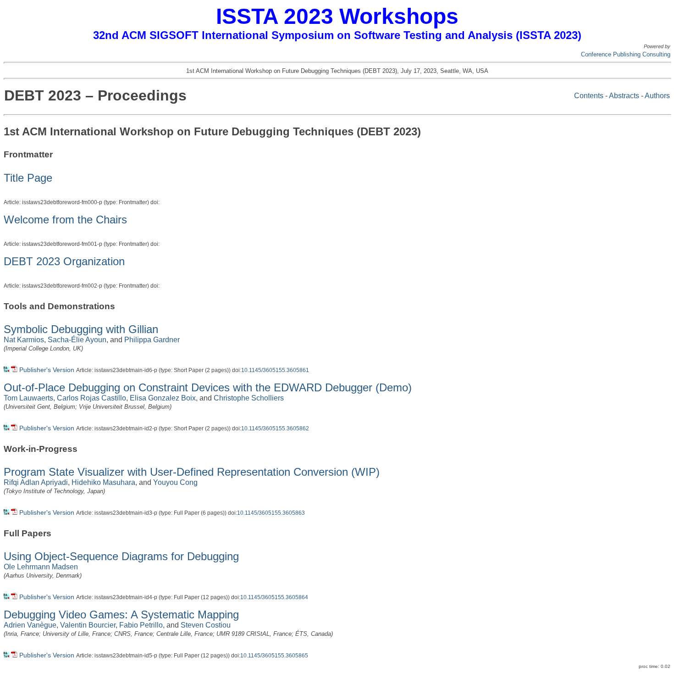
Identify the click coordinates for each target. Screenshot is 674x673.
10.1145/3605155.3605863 (271, 513)
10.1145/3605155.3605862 (275, 428)
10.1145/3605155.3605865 (274, 655)
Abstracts (624, 96)
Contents (588, 96)
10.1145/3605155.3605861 (275, 370)
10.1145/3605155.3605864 (274, 597)
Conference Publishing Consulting (625, 54)
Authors (657, 96)
